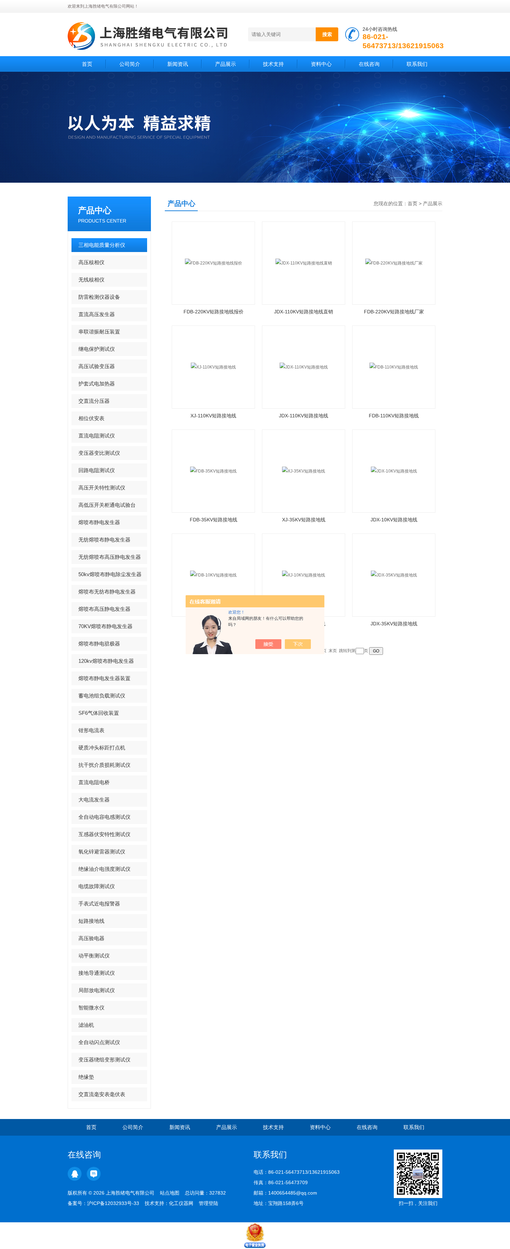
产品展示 (225, 64)
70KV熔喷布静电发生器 (105, 626)
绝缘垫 (86, 1077)
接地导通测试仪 (96, 973)
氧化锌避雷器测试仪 (101, 852)
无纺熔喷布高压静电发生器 (109, 557)
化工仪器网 (181, 1203)
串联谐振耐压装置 (99, 332)
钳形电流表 (91, 730)
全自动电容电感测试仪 (104, 817)
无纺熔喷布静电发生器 (104, 540)
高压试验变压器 (96, 366)
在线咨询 (369, 64)
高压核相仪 (91, 262)
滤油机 (86, 1025)
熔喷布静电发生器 (99, 522)
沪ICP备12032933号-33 (113, 1203)
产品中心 (94, 210)
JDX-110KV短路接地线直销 (303, 311)
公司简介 (129, 64)
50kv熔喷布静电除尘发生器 (110, 574)
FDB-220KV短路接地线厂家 (394, 311)
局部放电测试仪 (96, 990)
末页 (333, 650)
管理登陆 (208, 1203)
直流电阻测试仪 (96, 436)
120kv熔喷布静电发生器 (106, 661)
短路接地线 (91, 921)
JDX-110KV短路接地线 (303, 415)
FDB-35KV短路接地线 (213, 519)
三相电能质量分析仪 (101, 245)
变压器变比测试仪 (99, 453)
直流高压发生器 (96, 314)
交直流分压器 (94, 401)
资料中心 (321, 64)
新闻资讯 (177, 64)
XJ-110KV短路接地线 (213, 415)
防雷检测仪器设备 (99, 297)
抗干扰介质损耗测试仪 (104, 765)
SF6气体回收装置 (98, 713)
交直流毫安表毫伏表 (101, 1094)
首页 (87, 64)
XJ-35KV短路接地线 (303, 519)
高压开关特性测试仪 (101, 488)
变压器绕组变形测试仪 (104, 1059)
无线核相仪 (91, 280)
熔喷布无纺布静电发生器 (107, 592)
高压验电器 (91, 938)
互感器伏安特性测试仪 (104, 834)
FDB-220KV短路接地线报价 (214, 311)
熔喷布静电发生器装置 (104, 678)
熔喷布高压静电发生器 (104, 609)
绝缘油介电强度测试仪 (104, 869)
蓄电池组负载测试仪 (101, 696)
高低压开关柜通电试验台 (107, 505)
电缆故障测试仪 (96, 886)
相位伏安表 (91, 418)
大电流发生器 (94, 800)
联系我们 (417, 64)
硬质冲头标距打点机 (101, 748)
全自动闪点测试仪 (99, 1042)
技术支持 (273, 64)
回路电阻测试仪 (96, 470)
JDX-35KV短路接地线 (394, 623)
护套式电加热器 (96, 384)
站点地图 (169, 1193)
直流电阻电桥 (94, 782)
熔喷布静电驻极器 (99, 644)
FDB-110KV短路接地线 (394, 415)
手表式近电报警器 (99, 904)
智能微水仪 (91, 1008)
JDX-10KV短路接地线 (394, 519)
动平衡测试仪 (94, 956)
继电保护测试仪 (96, 349)
